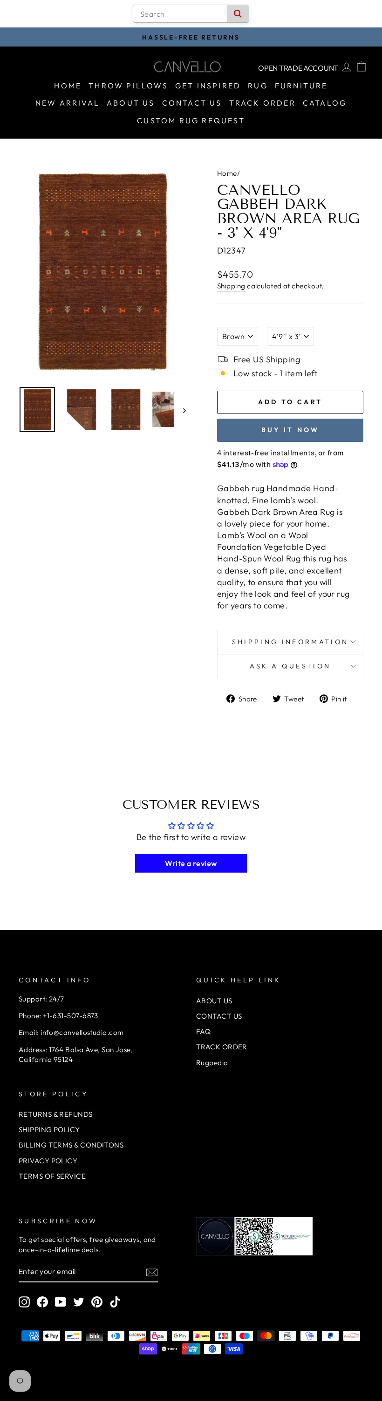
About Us (131, 102)
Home (68, 85)
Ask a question (290, 666)
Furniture (301, 85)
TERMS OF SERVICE (52, 1176)
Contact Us (192, 102)
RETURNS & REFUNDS (56, 1114)
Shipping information (290, 642)
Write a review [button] (191, 863)
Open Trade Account (298, 68)
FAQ (203, 1031)
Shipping (231, 285)
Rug (258, 85)
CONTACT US (219, 1016)
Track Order (262, 102)
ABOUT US (214, 1000)
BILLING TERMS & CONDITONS (71, 1145)
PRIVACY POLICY (48, 1160)
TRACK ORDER (221, 1046)
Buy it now (290, 430)
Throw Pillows (128, 85)
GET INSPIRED (208, 85)
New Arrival (67, 102)
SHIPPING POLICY (49, 1129)
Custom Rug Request (191, 120)
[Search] (238, 13)
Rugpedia (212, 1062)
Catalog (325, 102)
